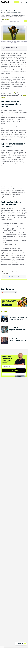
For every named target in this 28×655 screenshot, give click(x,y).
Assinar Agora (7, 305)
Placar (6, 7)
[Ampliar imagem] (14, 33)
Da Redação (6, 19)
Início (2, 7)
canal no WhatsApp (10, 92)
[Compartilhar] (25, 21)
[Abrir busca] (21, 2)
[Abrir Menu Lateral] (26, 2)
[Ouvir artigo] (3, 48)
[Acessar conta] (24, 2)
